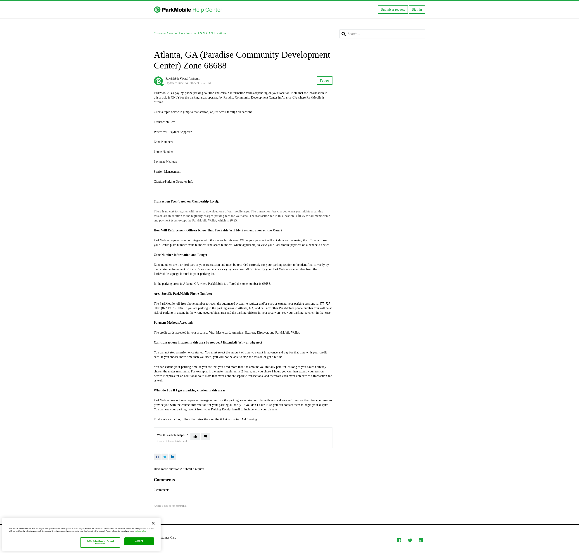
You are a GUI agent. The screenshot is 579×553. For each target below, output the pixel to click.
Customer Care (163, 33)
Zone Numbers (163, 142)
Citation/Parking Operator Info (173, 181)
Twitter (164, 457)
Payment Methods (165, 161)
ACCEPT (139, 541)
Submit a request (393, 9)
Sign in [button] (417, 9)
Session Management (167, 171)
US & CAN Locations (212, 33)
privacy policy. (140, 531)
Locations (185, 33)
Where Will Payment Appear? (173, 132)
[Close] (153, 523)
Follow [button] (324, 80)
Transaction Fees (164, 122)
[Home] (188, 9)
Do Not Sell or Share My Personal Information (100, 542)
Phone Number (163, 151)
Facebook (157, 457)
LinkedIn (172, 457)
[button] (195, 436)
